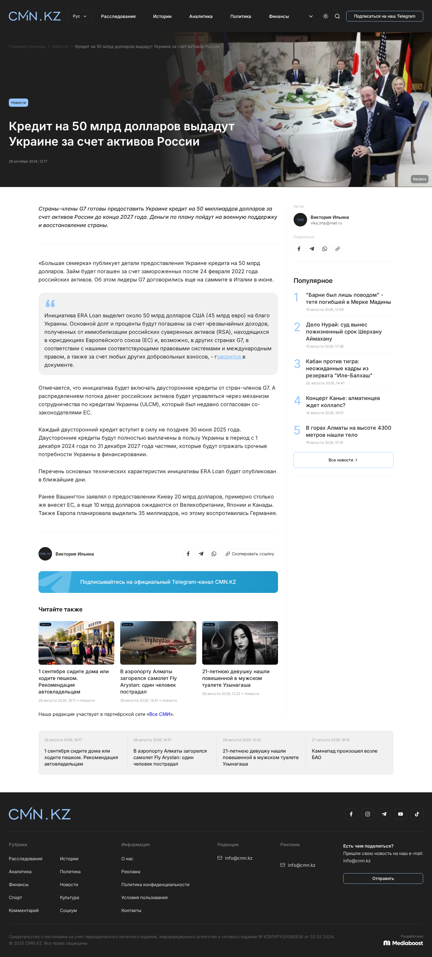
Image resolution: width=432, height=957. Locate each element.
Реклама (130, 871)
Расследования (118, 16)
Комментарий (24, 910)
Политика (240, 16)
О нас (127, 858)
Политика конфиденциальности (155, 884)
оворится (229, 357)
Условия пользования (144, 897)
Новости (60, 46)
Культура (69, 897)
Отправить (383, 878)
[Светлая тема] (326, 16)
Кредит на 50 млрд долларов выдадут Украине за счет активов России (147, 46)
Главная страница (27, 46)
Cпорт (15, 897)
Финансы (279, 16)
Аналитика (201, 16)
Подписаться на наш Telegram (384, 16)
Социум (68, 910)
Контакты (131, 910)
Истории (162, 16)
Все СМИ (159, 714)
